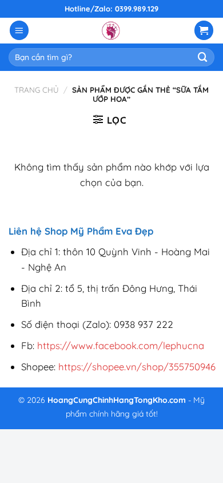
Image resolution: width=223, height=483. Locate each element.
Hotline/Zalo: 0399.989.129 (111, 8)
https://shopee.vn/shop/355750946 (137, 367)
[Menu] (19, 30)
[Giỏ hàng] (204, 30)
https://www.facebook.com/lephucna (120, 345)
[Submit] (203, 57)
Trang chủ (36, 89)
